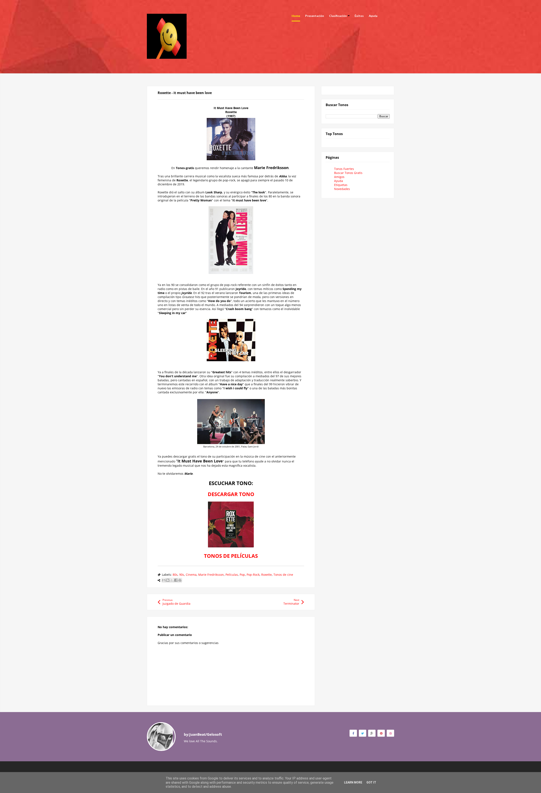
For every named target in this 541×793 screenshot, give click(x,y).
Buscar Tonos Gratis (348, 173)
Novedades (342, 189)
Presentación (314, 16)
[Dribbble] (390, 733)
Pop (242, 575)
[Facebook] (353, 733)
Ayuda (373, 16)
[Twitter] (362, 733)
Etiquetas (340, 185)
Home (296, 16)
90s (181, 575)
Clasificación (338, 16)
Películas (231, 575)
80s (175, 575)
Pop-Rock (253, 575)
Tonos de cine (283, 575)
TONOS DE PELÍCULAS (231, 555)
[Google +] (372, 733)
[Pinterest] (381, 733)
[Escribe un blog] (168, 580)
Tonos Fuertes (344, 169)
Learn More (353, 782)
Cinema (191, 575)
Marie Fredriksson (211, 575)
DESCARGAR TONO (231, 494)
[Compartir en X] (172, 580)
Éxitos (359, 16)
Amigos (339, 177)
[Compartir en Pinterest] (180, 580)
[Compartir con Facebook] (176, 580)
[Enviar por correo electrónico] (164, 580)
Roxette (266, 575)
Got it (371, 782)
